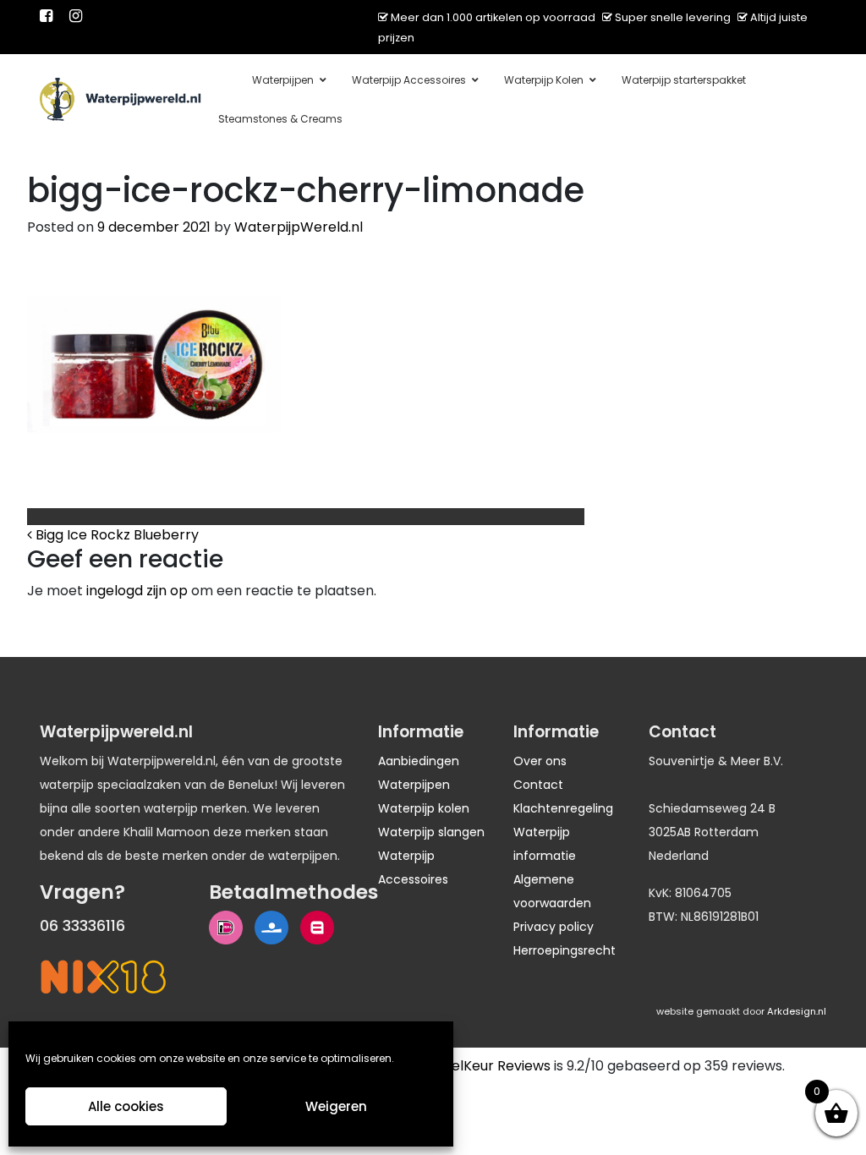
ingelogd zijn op (137, 590)
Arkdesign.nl (796, 1011)
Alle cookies (126, 1106)
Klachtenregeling (563, 808)
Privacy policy (553, 926)
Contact (538, 784)
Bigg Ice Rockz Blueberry (115, 535)
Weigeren (336, 1106)
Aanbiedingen (418, 761)
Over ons (540, 761)
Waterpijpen (414, 784)
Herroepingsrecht (564, 950)
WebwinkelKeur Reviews (471, 1066)
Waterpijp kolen (423, 808)
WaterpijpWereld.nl (298, 227)
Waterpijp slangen (431, 832)
